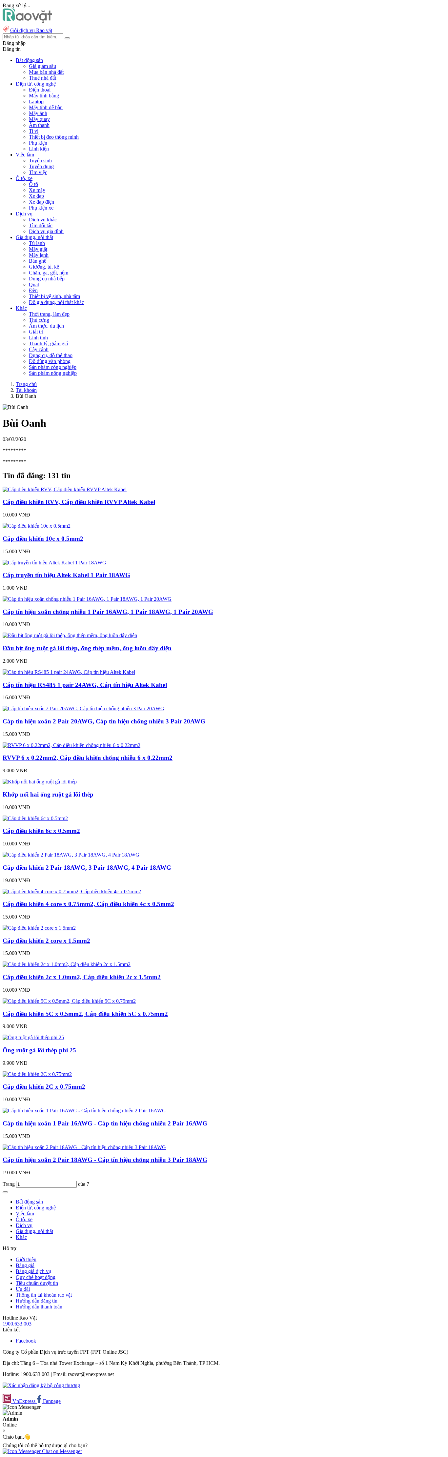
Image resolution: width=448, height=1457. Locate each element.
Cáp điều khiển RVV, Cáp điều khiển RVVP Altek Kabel (79, 501)
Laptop (36, 101)
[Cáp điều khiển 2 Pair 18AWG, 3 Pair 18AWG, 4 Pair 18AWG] (71, 855)
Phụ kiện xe (41, 208)
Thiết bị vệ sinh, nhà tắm (54, 296)
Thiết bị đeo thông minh (54, 137)
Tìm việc (38, 172)
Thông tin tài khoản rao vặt (44, 1295)
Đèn (33, 290)
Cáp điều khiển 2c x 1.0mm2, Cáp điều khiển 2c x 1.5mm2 (82, 977)
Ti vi (33, 131)
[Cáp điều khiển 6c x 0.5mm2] (35, 818)
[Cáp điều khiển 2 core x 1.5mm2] (39, 928)
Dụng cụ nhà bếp (47, 278)
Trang (9, 1184)
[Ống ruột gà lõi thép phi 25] (33, 1037)
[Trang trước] (5, 1192)
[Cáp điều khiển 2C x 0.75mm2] (37, 1074)
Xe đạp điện (41, 202)
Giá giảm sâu (42, 66)
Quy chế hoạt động (35, 1277)
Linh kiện (39, 149)
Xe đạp (36, 196)
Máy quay (39, 119)
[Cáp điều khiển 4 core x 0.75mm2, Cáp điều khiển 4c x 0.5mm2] (72, 891)
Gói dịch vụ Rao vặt (31, 30)
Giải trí (36, 331)
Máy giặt (38, 249)
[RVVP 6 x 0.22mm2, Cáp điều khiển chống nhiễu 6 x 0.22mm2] (71, 745)
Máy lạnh (39, 255)
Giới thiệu (26, 1259)
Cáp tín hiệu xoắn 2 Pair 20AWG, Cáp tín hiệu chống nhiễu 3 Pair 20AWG (104, 721)
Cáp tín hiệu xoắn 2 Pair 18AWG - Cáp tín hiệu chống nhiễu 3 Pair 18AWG (105, 1159)
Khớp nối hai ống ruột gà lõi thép (48, 794)
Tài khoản (26, 390)
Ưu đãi (23, 1289)
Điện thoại (40, 89)
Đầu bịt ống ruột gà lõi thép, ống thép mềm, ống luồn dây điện (87, 648)
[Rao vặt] (27, 21)
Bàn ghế (37, 261)
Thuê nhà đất (42, 78)
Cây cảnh (39, 349)
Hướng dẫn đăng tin (36, 1301)
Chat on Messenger (61, 1451)
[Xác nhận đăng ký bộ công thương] (41, 1385)
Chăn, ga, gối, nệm (48, 272)
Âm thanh (39, 125)
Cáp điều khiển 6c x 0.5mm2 (41, 830)
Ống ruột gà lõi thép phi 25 (39, 1050)
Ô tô (33, 184)
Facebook (26, 1341)
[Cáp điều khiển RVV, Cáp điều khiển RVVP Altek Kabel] (65, 489)
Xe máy (37, 190)
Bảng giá (25, 1265)
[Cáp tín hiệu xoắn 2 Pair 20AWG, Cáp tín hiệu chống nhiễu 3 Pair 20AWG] (83, 708)
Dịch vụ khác (43, 219)
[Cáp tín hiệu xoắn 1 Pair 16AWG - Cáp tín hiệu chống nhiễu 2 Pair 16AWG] (84, 1110)
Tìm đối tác (40, 225)
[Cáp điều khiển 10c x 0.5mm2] (37, 526)
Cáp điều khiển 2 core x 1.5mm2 (46, 940)
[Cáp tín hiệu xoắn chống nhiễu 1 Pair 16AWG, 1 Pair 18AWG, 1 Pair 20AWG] (87, 599)
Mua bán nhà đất (46, 72)
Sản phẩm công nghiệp (52, 367)
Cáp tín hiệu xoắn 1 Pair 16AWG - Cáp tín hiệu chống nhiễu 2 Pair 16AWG (105, 1123)
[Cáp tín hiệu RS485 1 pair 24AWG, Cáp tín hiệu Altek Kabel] (69, 672)
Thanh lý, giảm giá (48, 343)
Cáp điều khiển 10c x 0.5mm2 (43, 538)
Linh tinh (38, 337)
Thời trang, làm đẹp (49, 314)
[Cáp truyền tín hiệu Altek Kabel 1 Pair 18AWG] (54, 562)
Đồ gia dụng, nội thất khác (56, 302)
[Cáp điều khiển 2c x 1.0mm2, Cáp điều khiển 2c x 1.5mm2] (67, 964)
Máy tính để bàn (46, 107)
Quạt (34, 284)
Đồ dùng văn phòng (50, 361)
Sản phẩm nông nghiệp (53, 373)
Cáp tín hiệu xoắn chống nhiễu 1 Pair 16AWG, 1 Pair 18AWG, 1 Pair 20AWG (108, 611)
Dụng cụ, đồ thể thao (50, 355)
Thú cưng (39, 320)
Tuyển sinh (40, 160)
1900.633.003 (17, 1323)
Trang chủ (26, 384)
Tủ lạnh (37, 243)
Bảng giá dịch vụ (33, 1271)
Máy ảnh (38, 113)
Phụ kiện (38, 143)
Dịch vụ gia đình (46, 231)
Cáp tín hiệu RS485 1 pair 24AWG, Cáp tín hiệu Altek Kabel (85, 684)
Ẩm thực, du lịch (46, 326)
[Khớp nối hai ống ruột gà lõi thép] (40, 781)
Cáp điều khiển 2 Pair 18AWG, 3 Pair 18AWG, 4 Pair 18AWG (87, 867)
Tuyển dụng (41, 166)
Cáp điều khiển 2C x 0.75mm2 (44, 1086)
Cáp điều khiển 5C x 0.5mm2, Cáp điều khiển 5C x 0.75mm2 (85, 1013)
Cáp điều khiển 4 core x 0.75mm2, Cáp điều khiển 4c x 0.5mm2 (88, 904)
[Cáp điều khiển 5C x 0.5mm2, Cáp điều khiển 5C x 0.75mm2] (69, 1001)
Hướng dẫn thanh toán (39, 1306)
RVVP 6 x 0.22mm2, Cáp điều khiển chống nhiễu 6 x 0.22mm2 (88, 757)
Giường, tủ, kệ (44, 267)
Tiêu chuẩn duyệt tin (37, 1283)
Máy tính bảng (44, 95)
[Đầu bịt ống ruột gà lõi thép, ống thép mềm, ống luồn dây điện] (70, 635)
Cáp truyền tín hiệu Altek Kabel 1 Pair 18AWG (66, 575)
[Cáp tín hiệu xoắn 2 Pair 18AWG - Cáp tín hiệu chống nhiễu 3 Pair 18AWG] (84, 1147)
